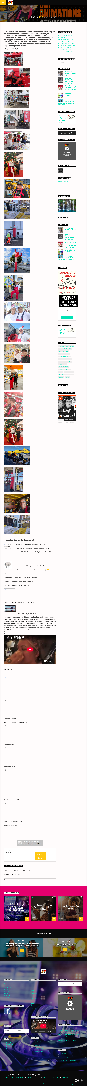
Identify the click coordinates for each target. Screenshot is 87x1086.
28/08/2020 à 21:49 (22, 871)
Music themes (63, 366)
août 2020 (6, 991)
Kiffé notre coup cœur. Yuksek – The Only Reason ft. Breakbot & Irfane (16, 907)
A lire (32, 983)
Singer (61, 374)
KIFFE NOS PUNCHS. (65, 945)
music (70, 361)
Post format (34, 1006)
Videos (37, 1077)
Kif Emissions (9, 1044)
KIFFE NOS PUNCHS (64, 356)
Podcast (29, 1077)
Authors (61, 346)
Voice (67, 377)
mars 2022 (6, 985)
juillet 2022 (7, 983)
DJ (32, 897)
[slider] (73, 132)
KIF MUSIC (34, 993)
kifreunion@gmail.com (39, 1048)
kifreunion (33, 1000)
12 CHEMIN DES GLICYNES (41, 1051)
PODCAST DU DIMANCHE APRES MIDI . (70, 73)
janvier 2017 (7, 995)
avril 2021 (6, 989)
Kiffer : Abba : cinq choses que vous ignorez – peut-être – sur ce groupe (70, 88)
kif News (43, 11)
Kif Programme (10, 1046)
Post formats (68, 372)
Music (32, 1003)
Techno (61, 377)
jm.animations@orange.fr (67, 1057)
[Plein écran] (53, 1031)
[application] (67, 133)
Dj (59, 348)
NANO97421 (60, 422)
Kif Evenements (10, 1049)
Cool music (70, 346)
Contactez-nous (10, 1051)
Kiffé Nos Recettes (65, 359)
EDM (60, 351)
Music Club (62, 364)
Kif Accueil (9, 1042)
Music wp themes (64, 369)
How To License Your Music (71, 907)
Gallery (66, 351)
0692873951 (37, 1045)
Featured (33, 990)
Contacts (65, 1077)
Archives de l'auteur (40, 856)
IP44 (47, 570)
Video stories (34, 1008)
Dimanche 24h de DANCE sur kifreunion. (62, 118)
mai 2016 (6, 998)
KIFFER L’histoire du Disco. (65, 47)
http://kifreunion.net (39, 1042)
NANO (40, 17)
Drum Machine (67, 348)
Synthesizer (69, 374)
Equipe (45, 1077)
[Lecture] (60, 133)
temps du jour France (63, 181)
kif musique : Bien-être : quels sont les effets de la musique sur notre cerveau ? (66, 51)
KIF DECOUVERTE (64, 354)
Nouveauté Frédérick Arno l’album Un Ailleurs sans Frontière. (70, 80)
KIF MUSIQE (62, 361)
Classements (54, 1077)
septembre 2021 (8, 987)
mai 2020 (6, 993)
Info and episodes (66, 317)
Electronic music (10, 897)
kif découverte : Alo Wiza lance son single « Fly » (43, 907)
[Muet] (71, 133)
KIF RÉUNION (19, 1077)
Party (61, 372)
